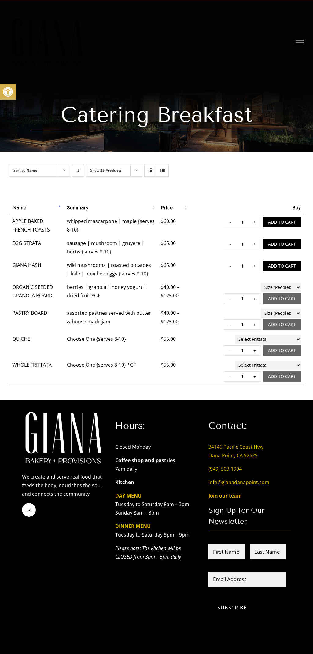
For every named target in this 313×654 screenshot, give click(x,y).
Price (167, 207)
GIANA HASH (26, 265)
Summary (77, 207)
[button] (8, 92)
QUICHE (21, 339)
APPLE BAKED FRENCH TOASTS (31, 225)
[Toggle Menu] (300, 42)
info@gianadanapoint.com (238, 482)
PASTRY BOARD (29, 313)
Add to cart (282, 222)
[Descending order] (78, 170)
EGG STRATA (26, 243)
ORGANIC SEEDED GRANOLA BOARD (32, 291)
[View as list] (162, 170)
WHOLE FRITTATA (32, 364)
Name (19, 207)
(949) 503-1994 (225, 468)
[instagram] (29, 510)
